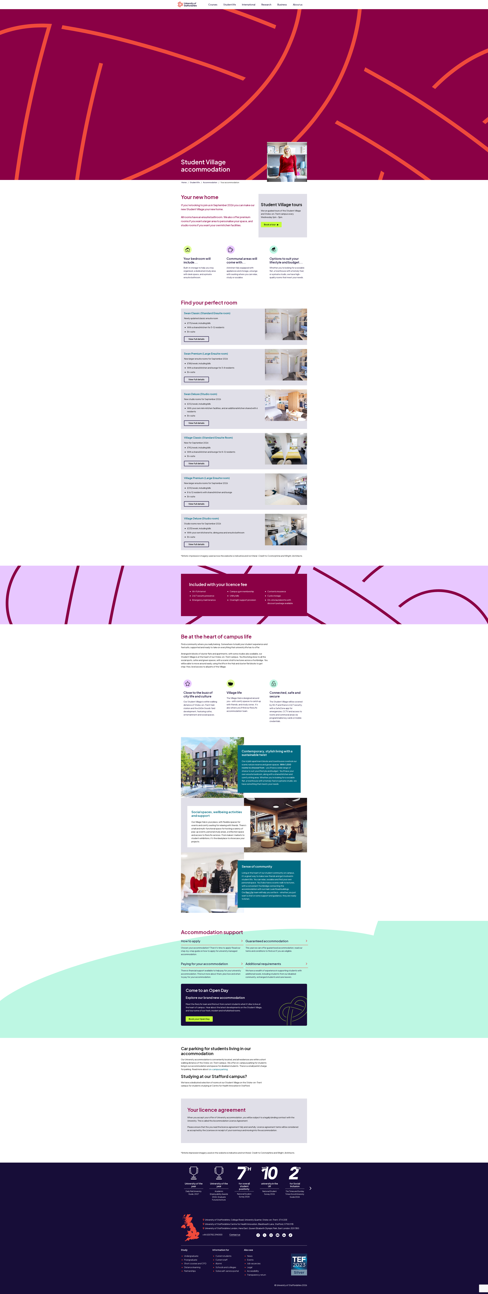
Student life (229, 4)
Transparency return (256, 1274)
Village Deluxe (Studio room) (201, 518)
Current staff (221, 1259)
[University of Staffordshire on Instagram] (272, 1234)
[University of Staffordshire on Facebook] (259, 1234)
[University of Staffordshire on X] (265, 1234)
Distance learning (192, 1267)
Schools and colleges (226, 1267)
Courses (212, 4)
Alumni (219, 1263)
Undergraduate (191, 1256)
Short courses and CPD (195, 1263)
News (250, 1256)
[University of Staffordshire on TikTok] (291, 1234)
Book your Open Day (199, 1019)
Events (250, 1259)
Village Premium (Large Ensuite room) (207, 477)
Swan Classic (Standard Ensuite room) (207, 313)
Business (282, 4)
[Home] (188, 5)
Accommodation (210, 182)
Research (266, 4)
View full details (196, 339)
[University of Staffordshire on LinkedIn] (285, 1234)
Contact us (234, 1234)
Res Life (249, 892)
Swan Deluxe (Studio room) (200, 393)
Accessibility (253, 1271)
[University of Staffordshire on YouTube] (278, 1234)
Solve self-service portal (227, 1271)
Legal (249, 1267)
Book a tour (270, 224)
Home (184, 182)
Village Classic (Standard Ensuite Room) (208, 437)
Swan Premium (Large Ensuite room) (206, 353)
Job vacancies (254, 1263)
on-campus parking (218, 1069)
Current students (223, 1256)
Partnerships (190, 1271)
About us (297, 4)
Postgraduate (190, 1259)
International (248, 4)
